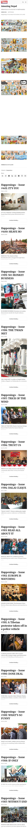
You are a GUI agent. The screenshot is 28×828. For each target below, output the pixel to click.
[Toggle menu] (25, 2)
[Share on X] (2, 176)
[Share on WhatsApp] (15, 176)
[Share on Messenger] (9, 176)
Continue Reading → (14, 220)
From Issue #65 (16, 14)
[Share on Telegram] (18, 176)
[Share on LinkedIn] (12, 176)
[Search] (23, 2)
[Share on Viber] (22, 176)
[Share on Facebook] (5, 176)
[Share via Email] (25, 176)
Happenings (11, 12)
